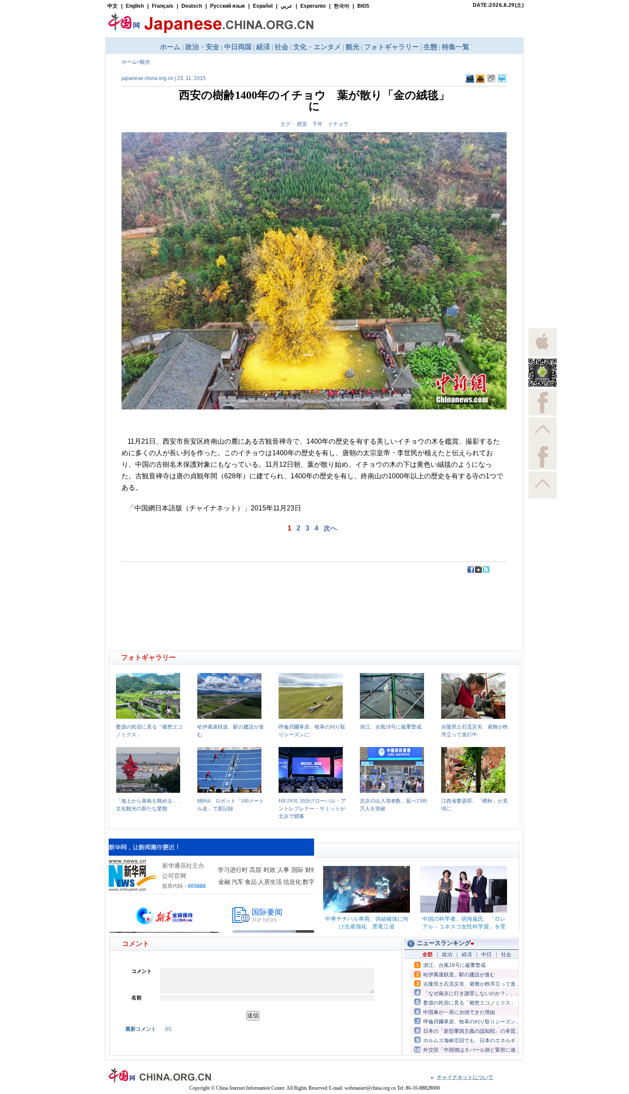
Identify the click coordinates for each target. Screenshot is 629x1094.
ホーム (129, 62)
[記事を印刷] (480, 81)
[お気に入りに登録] (491, 81)
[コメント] (502, 81)
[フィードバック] (470, 81)
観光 (145, 62)
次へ (330, 528)
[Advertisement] (212, 593)
